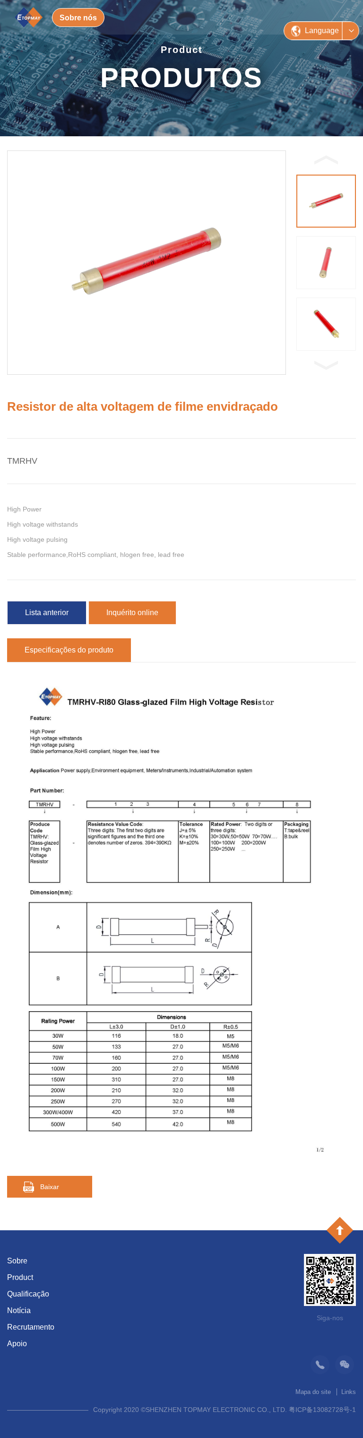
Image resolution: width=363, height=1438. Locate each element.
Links (348, 1391)
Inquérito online (132, 613)
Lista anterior (47, 613)
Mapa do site (313, 1391)
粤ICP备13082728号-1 (322, 1409)
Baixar (49, 1187)
